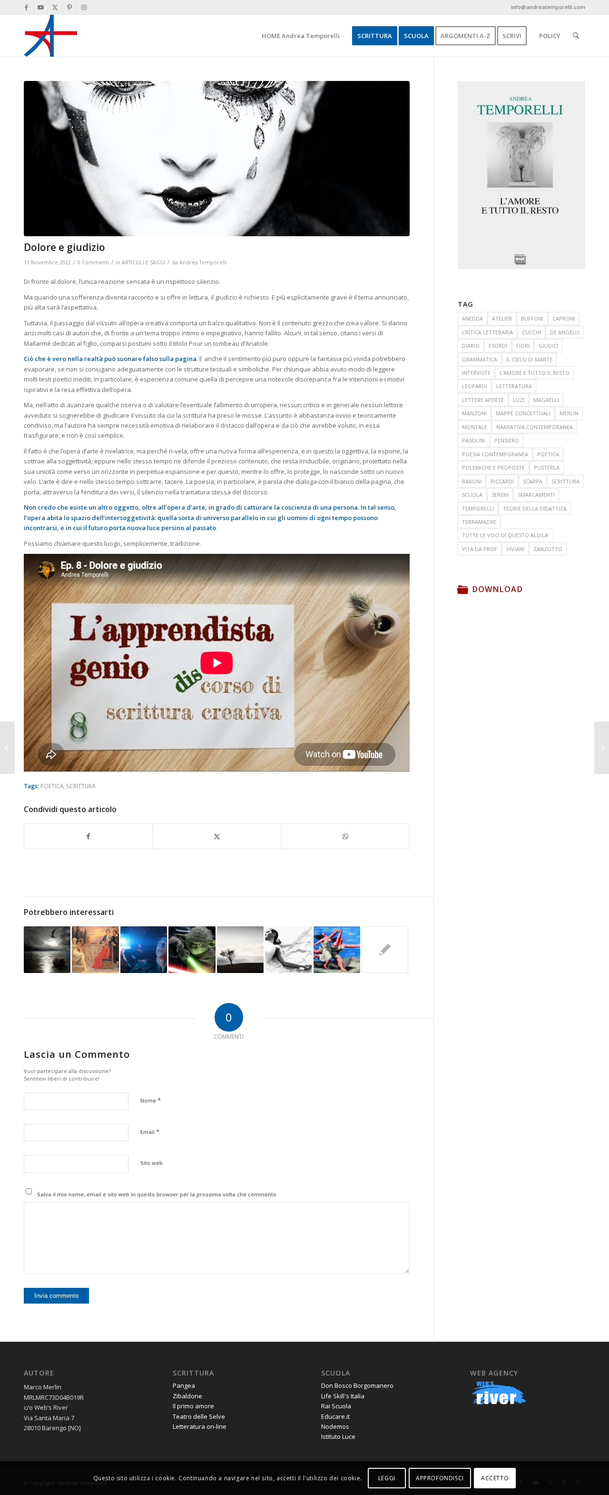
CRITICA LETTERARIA (487, 332)
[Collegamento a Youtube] (41, 7)
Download (497, 589)
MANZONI (474, 413)
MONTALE (474, 427)
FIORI (523, 345)
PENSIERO (506, 440)
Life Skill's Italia (342, 1396)
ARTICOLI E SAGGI (143, 262)
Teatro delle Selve (199, 1416)
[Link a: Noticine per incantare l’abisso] (385, 949)
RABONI (471, 481)
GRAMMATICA (479, 359)
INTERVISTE (476, 372)
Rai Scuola (336, 1406)
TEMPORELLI (478, 508)
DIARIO (471, 345)
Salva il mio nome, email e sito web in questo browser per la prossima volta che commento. (157, 1194)
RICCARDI (502, 481)
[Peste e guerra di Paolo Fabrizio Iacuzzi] (7, 748)
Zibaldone (187, 1396)
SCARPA (532, 481)
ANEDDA (472, 318)
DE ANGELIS (565, 332)
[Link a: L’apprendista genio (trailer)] (95, 949)
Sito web (151, 1162)
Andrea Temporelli (203, 262)
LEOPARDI (474, 386)
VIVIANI (515, 548)
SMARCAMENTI (536, 494)
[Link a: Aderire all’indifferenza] (288, 949)
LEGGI (386, 1478)
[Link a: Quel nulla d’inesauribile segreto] (143, 949)
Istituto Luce (338, 1436)
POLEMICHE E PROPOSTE (493, 467)
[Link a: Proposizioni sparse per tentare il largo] (47, 949)
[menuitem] (300, 36)
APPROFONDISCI (440, 1478)
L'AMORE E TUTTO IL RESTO (535, 372)
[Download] (462, 589)
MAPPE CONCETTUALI (523, 413)
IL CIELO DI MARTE (529, 359)
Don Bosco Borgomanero (357, 1385)
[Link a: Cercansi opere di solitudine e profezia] (240, 949)
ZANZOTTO (547, 548)
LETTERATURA (514, 386)
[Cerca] (576, 36)
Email (149, 1131)
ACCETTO (495, 1478)
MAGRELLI (546, 399)
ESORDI (498, 345)
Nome (150, 1100)
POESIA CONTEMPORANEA (495, 454)
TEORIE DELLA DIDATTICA (535, 508)
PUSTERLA (547, 467)
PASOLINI (473, 440)
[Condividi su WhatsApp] (346, 836)
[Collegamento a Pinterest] (69, 7)
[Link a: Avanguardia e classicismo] (337, 949)
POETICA (51, 786)
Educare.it (335, 1416)
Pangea (184, 1385)
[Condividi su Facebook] (88, 836)
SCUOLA (472, 494)
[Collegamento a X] (55, 7)
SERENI (500, 494)
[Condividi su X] (217, 836)
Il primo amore (193, 1406)
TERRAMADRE (479, 521)
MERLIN (569, 413)
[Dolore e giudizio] (217, 158)
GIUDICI (548, 345)
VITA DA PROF (479, 548)
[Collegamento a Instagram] (84, 7)
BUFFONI (532, 318)
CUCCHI (531, 332)
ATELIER (502, 318)
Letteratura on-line (199, 1426)
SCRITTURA (80, 786)
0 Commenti (93, 262)
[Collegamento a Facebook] (26, 7)
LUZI (518, 399)
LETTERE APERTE (483, 399)
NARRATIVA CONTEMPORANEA (534, 427)
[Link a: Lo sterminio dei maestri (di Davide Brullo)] (191, 949)
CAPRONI (563, 318)
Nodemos (335, 1426)
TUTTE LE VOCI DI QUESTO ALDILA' (505, 535)
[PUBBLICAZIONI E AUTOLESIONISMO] (601, 748)
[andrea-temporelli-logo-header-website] (51, 36)
